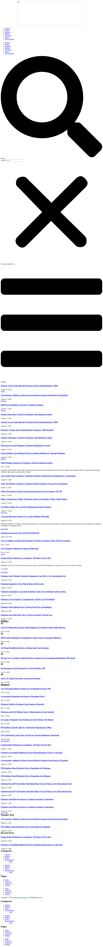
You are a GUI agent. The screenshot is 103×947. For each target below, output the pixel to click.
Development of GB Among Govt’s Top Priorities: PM (23, 668)
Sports (7, 37)
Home (7, 880)
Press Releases (9, 39)
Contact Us (8, 883)
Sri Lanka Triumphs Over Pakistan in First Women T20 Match (27, 720)
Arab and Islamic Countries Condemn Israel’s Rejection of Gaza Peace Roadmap (34, 484)
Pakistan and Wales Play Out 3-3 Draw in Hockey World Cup (26, 615)
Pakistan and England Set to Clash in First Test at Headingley (26, 607)
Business (7, 32)
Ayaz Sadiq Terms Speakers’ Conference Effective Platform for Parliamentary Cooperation (38, 476)
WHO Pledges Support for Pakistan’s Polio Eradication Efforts (27, 463)
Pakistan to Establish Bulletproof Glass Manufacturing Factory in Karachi (31, 753)
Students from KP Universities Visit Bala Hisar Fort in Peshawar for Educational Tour (36, 784)
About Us (8, 881)
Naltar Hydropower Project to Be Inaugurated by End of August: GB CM (31, 491)
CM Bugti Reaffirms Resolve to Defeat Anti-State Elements (25, 648)
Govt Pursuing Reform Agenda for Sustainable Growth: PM (26, 689)
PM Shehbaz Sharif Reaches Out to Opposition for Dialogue (25, 768)
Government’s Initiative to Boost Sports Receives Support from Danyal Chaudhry (34, 395)
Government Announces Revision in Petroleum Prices (23, 696)
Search (3, 160)
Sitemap (7, 885)
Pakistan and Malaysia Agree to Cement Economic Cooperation (27, 799)
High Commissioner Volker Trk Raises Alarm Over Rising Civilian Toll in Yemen (34, 499)
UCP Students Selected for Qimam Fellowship (19, 548)
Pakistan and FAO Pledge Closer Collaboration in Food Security (27, 712)
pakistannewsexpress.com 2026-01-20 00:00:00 (20, 533)
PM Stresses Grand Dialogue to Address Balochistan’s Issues (25, 445)
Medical (7, 34)
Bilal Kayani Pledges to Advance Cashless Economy (22, 405)
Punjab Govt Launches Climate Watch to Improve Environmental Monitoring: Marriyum (38, 658)
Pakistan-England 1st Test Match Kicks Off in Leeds (22, 584)
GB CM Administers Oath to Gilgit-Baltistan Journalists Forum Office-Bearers (33, 627)
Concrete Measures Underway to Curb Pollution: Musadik (25, 516)
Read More (4, 529)
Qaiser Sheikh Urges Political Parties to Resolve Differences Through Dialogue (33, 453)
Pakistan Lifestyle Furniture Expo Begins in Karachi (22, 704)
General (7, 28)
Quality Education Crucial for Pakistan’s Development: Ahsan (26, 414)
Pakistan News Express (20, 897)
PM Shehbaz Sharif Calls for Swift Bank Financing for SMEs (26, 727)
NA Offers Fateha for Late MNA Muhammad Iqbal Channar (26, 507)
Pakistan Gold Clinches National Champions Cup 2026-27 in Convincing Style (33, 576)
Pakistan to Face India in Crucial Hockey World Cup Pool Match (28, 599)
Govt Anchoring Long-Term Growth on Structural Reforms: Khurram (30, 735)
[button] (51, 107)
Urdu (10, 862)
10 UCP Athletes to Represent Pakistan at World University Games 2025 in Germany (36, 541)
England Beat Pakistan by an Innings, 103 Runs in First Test (26, 558)
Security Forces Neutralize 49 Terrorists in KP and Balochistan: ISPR (29, 386)
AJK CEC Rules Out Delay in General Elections (20, 678)
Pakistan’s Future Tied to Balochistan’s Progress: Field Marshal (27, 430)
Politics (7, 30)
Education (8, 35)
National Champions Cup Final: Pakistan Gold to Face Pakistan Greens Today (33, 592)
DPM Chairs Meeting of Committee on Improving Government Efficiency (31, 638)
